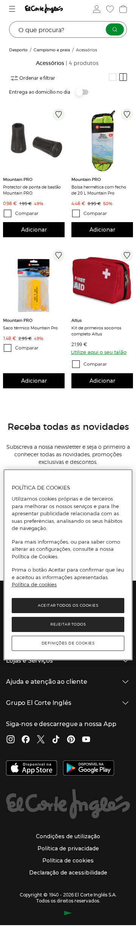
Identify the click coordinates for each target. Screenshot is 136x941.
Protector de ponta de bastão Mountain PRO (32, 190)
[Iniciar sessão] (95, 9)
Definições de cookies (68, 643)
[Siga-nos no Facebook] (25, 740)
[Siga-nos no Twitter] (40, 740)
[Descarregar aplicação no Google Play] (88, 768)
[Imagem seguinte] (128, 280)
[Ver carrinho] (122, 9)
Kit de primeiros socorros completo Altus (96, 330)
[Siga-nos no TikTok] (55, 740)
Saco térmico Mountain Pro (30, 327)
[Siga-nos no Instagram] (10, 740)
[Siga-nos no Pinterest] (71, 740)
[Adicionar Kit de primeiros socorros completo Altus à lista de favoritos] (127, 255)
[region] (68, 564)
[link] (34, 139)
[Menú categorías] (13, 9)
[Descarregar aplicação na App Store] (31, 768)
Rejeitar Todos (68, 624)
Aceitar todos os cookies (68, 605)
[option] (34, 139)
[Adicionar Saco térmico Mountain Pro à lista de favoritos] (59, 255)
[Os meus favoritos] (109, 9)
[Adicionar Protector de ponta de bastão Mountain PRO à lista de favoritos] (59, 114)
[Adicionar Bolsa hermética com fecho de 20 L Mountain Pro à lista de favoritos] (127, 114)
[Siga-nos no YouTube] (86, 740)
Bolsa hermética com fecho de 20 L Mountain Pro (98, 190)
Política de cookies (34, 584)
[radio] (112, 77)
